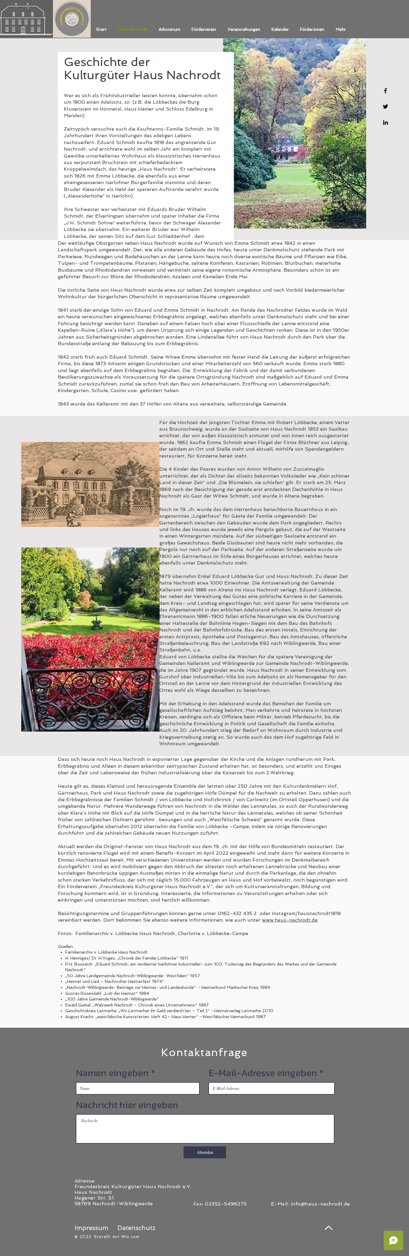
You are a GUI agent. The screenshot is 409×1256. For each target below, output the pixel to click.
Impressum (91, 1227)
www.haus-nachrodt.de (289, 920)
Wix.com (130, 1236)
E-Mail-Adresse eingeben (263, 1073)
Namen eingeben (112, 1073)
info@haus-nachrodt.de (320, 1204)
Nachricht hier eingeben (127, 1105)
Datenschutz (136, 1227)
